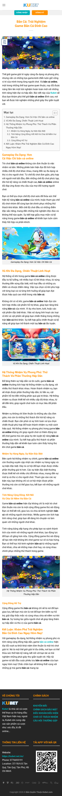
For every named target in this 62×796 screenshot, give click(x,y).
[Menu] (4, 5)
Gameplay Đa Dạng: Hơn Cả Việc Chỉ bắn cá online (30, 117)
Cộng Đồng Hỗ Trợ (19, 140)
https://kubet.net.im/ (13, 756)
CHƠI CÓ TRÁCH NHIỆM (45, 717)
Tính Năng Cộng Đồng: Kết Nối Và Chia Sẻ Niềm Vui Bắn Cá (33, 136)
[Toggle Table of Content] (53, 112)
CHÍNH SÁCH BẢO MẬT (45, 709)
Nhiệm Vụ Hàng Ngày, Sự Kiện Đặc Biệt (28, 131)
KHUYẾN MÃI (40, 705)
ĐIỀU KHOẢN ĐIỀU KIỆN (45, 713)
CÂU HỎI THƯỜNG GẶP (45, 720)
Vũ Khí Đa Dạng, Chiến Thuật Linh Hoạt (24, 120)
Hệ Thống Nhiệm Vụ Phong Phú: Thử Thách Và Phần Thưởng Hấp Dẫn (31, 126)
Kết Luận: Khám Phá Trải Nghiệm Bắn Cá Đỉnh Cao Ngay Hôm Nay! (30, 146)
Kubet (5, 709)
